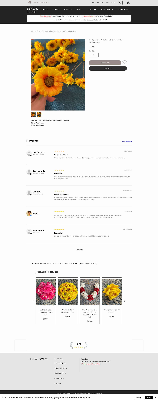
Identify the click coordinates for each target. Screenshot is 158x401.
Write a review (127, 141)
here (67, 263)
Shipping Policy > (60, 368)
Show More (79, 249)
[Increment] (97, 55)
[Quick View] (46, 292)
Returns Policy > (60, 373)
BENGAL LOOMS (32, 10)
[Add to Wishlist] (124, 62)
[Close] (155, 397)
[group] (78, 300)
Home (33, 31)
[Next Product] (124, 301)
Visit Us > (57, 383)
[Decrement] (90, 55)
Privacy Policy (85, 397)
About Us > (58, 359)
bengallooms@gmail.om (95, 393)
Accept (148, 397)
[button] (128, 2)
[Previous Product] (32, 301)
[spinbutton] (94, 55)
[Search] (120, 3)
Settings (138, 397)
